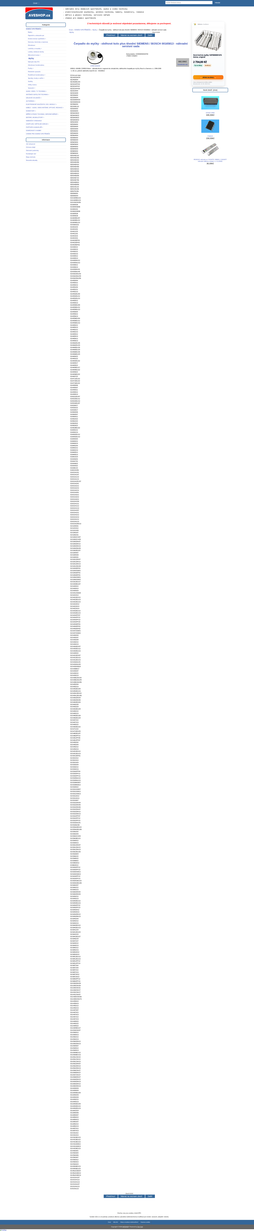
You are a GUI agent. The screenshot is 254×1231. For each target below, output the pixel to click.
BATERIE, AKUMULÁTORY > (35, 117)
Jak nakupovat (30, 144)
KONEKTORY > (31, 111)
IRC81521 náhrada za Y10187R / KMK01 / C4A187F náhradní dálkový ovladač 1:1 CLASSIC (210, 160)
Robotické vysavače (33, 71)
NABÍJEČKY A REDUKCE (34, 120)
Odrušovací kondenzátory (35, 65)
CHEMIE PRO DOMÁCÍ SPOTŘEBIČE (38, 134)
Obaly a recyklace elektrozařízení (129, 1222)
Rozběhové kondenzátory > (35, 75)
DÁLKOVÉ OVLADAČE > (33, 98)
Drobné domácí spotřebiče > (36, 38)
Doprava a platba (145, 1222)
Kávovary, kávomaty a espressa (37, 42)
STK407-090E (210, 113)
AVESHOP (125, 1227)
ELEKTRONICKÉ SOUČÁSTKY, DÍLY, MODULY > (41, 104)
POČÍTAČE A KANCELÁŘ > (34, 127)
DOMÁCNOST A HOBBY (33, 130)
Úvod (35, 3)
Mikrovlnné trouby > (33, 55)
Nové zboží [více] (210, 90)
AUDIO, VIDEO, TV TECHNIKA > (36, 91)
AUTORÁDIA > (30, 101)
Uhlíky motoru (31, 84)
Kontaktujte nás (183, 64)
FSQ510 (210, 136)
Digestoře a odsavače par (35, 35)
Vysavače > (30, 88)
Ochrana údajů (30, 147)
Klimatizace (30, 45)
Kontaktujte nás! (31, 154)
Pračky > (29, 68)
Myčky (94, 30)
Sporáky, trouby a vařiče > (35, 78)
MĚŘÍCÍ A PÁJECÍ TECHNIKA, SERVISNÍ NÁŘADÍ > (42, 114)
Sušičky (29, 81)
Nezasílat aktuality (31, 160)
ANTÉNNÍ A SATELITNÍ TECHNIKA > (37, 94)
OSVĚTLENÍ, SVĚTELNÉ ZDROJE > (37, 124)
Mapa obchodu (30, 157)
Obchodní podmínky (32, 150)
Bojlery (29, 32)
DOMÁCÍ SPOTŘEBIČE (82, 30)
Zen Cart (140, 1227)
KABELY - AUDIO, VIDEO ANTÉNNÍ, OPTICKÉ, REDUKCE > (45, 107)
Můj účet (115, 1222)
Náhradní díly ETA (32, 62)
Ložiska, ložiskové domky (35, 52)
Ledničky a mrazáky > (34, 48)
